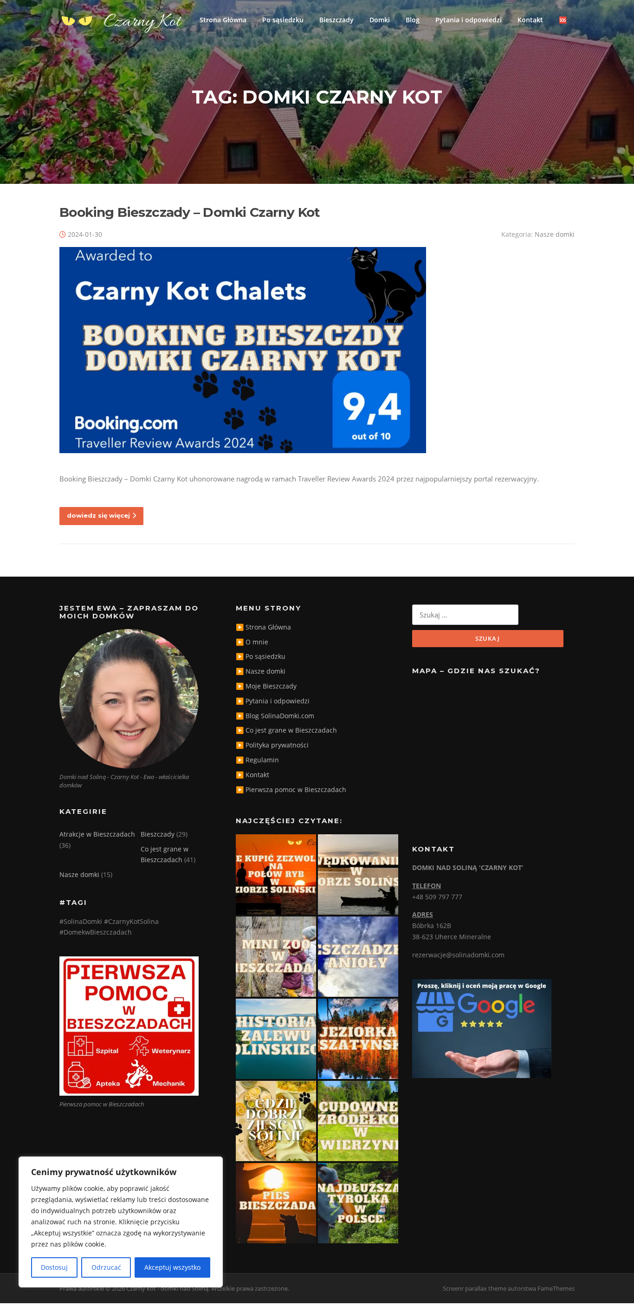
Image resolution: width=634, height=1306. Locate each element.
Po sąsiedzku (283, 19)
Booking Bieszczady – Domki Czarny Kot (189, 212)
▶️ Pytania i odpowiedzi (273, 700)
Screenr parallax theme (474, 1288)
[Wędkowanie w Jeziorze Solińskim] (358, 874)
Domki (379, 19)
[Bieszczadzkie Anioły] (358, 956)
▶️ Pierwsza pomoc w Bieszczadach (291, 789)
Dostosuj (54, 1267)
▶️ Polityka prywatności (272, 745)
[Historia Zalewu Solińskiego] (276, 1039)
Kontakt (530, 19)
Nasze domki (555, 234)
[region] (121, 1222)
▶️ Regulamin (257, 759)
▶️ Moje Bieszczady (266, 686)
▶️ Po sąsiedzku (260, 656)
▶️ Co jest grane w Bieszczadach (286, 730)
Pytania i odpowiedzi (468, 19)
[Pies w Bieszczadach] (276, 1203)
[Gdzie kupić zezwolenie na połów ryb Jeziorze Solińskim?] (276, 874)
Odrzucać (106, 1267)
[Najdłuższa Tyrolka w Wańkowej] (358, 1203)
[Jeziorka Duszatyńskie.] (358, 1039)
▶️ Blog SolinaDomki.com (275, 715)
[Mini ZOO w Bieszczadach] (276, 956)
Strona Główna (223, 19)
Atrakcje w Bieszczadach (97, 834)
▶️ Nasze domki (260, 671)
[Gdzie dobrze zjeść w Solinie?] (276, 1121)
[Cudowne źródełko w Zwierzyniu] (358, 1121)
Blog (413, 19)
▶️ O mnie (252, 641)
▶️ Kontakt (252, 774)
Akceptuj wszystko (172, 1267)
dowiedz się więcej (98, 515)
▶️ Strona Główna (263, 627)
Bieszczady (336, 19)
